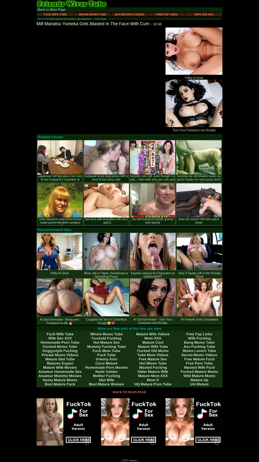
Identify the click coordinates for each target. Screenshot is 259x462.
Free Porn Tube (199, 363)
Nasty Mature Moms (60, 380)
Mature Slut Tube (60, 359)
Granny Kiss (106, 359)
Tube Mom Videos (153, 355)
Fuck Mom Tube (106, 351)
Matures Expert (60, 363)
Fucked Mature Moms (199, 372)
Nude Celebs (106, 372)
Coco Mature (106, 363)
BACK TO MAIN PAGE (129, 392)
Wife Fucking (199, 338)
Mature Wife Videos (129, 14)
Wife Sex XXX (204, 14)
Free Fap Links (166, 14)
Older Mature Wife (152, 372)
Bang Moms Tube (199, 342)
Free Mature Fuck (199, 359)
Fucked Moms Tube (60, 347)
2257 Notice (129, 460)
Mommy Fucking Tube (106, 347)
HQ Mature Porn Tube (153, 384)
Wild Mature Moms (199, 376)
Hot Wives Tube (153, 363)
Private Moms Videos (60, 355)
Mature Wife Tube (153, 347)
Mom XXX (152, 338)
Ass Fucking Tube (199, 347)
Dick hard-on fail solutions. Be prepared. (70, 18)
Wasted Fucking (153, 367)
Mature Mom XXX (153, 376)
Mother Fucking (106, 376)
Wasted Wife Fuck (199, 367)
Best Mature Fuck (60, 384)
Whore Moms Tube (92, 14)
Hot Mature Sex (106, 342)
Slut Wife (106, 380)
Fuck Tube (106, 355)
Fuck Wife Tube (55, 14)
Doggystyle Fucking (60, 351)
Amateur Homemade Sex (60, 372)
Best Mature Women (106, 384)
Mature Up (199, 380)
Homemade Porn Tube (60, 342)
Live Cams (100, 18)
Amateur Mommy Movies (60, 376)
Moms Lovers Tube (199, 351)
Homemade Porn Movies (106, 367)
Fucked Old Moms (153, 351)
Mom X (153, 380)
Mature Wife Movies (60, 367)
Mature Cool (152, 342)
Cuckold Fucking (106, 338)
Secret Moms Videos (199, 355)
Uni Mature (199, 384)
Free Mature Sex (153, 359)
